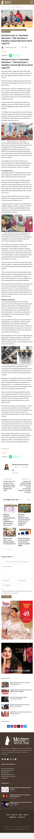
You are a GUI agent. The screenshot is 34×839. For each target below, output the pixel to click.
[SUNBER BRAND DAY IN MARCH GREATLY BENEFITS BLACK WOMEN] (5, 692)
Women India (5, 772)
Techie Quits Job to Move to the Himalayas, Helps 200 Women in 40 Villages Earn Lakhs (9, 486)
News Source (5, 448)
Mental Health (6, 31)
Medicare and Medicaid (20, 29)
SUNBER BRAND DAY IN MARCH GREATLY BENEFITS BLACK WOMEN (21, 690)
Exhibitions (12, 817)
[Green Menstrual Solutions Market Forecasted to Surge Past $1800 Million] (24, 532)
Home (8, 815)
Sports (26, 815)
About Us (14, 815)
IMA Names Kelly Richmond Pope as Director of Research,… (20, 705)
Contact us (21, 817)
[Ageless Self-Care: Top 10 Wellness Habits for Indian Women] (9, 532)
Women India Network (7, 768)
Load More (4, 778)
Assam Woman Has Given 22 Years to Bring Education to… (20, 683)
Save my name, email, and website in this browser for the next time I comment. (17, 592)
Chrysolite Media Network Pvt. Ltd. (21, 829)
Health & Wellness (7, 29)
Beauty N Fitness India (7, 770)
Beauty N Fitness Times (7, 774)
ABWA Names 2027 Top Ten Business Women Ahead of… (20, 795)
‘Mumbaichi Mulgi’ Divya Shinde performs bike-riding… (18, 698)
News (6, 529)
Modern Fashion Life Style (8, 776)
